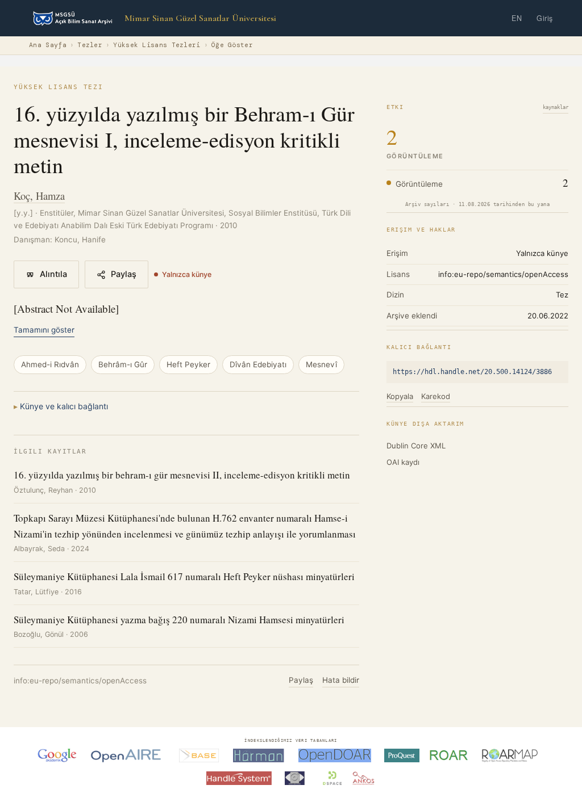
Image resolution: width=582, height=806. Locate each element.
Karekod (435, 396)
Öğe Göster (232, 45)
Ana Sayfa (47, 45)
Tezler (89, 45)
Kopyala (399, 396)
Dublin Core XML (416, 445)
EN (517, 18)
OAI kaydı (402, 462)
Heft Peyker (188, 364)
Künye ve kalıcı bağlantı (64, 406)
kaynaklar (555, 107)
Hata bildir (340, 680)
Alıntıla (53, 274)
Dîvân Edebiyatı (258, 364)
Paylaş (123, 274)
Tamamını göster (44, 329)
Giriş (545, 18)
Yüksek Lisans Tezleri (156, 45)
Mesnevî (321, 364)
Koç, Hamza (39, 195)
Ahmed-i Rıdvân (50, 364)
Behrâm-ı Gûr (122, 364)
